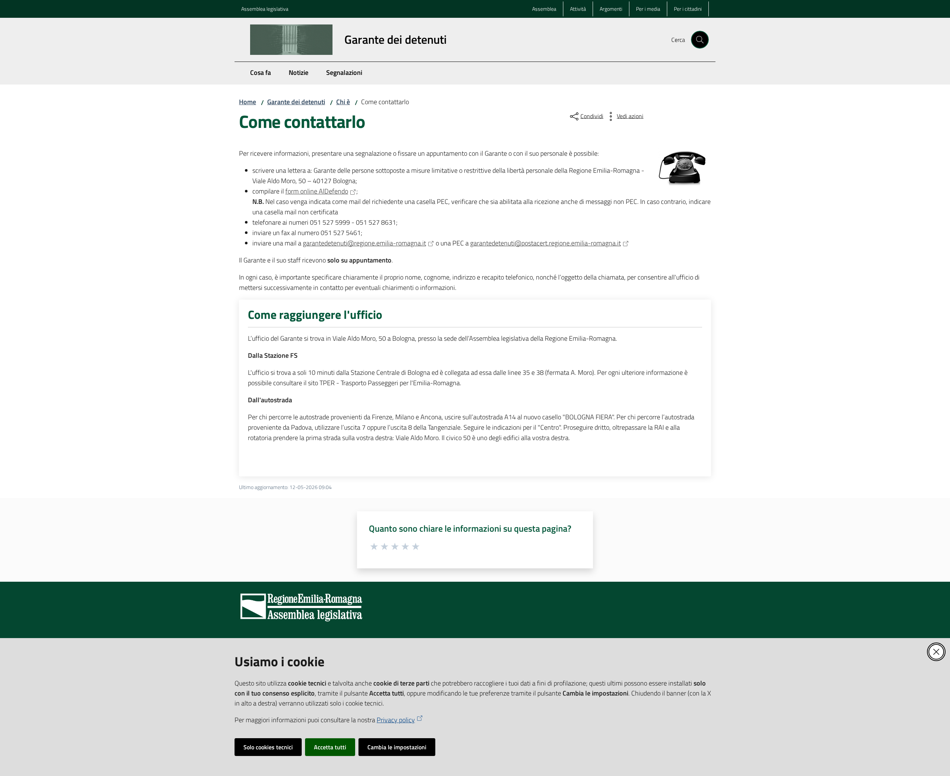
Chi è (343, 102)
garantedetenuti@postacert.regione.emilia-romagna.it (545, 243)
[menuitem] (260, 73)
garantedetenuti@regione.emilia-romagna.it (364, 243)
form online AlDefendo (316, 191)
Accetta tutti (330, 747)
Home (247, 102)
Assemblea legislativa (264, 9)
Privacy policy (396, 720)
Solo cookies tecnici (268, 747)
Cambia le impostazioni (396, 747)
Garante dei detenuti (296, 102)
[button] (700, 40)
